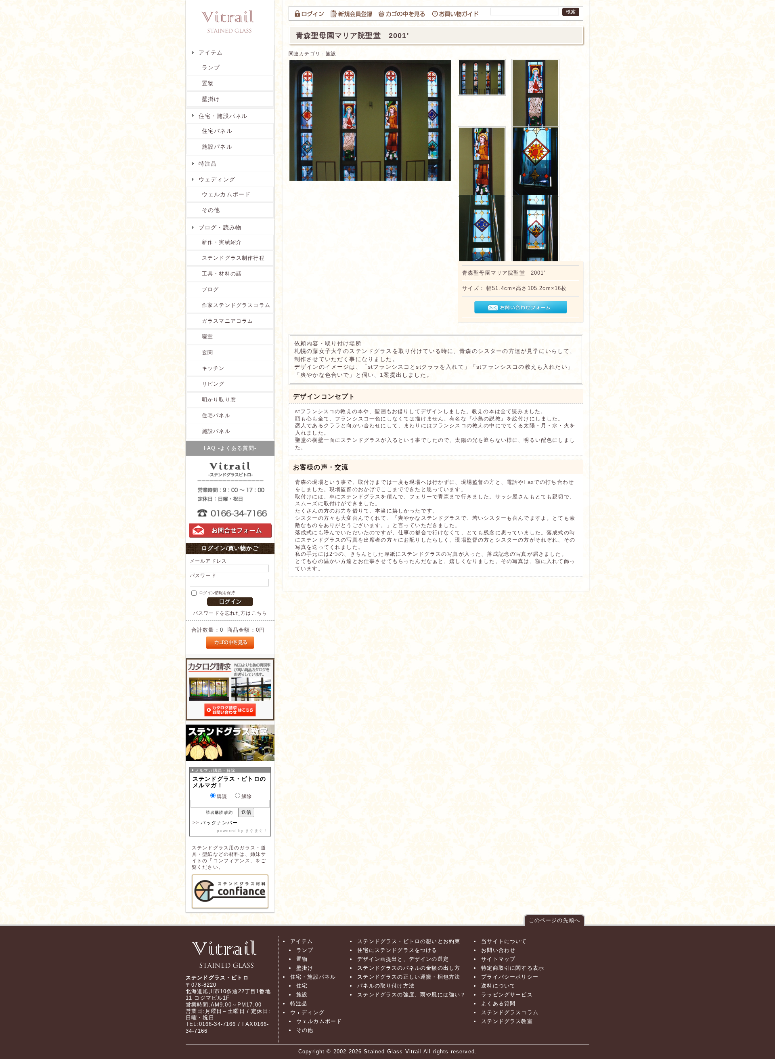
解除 (246, 796)
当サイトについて (504, 941)
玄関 (207, 352)
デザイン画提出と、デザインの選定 (403, 959)
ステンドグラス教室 (230, 743)
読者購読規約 (219, 812)
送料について (498, 986)
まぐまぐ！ (256, 830)
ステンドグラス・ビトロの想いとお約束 (408, 941)
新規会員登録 (351, 13)
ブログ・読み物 (220, 227)
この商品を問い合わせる (521, 307)
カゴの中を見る (402, 13)
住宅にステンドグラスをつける (397, 950)
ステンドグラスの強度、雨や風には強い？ (411, 995)
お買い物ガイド (456, 13)
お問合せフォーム (230, 538)
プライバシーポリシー (509, 977)
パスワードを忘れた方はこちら (230, 613)
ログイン (309, 13)
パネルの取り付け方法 (386, 986)
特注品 (208, 163)
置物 (208, 83)
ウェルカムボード (226, 194)
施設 (331, 53)
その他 (211, 210)
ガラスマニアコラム (227, 321)
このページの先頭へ (554, 920)
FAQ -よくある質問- (230, 448)
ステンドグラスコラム (509, 1012)
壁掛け (211, 99)
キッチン (213, 368)
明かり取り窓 (219, 400)
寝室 (207, 337)
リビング (213, 384)
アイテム (211, 52)
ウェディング (217, 179)
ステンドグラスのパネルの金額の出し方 (408, 968)
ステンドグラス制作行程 (233, 258)
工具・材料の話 (222, 274)
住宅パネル (217, 131)
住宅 (302, 986)
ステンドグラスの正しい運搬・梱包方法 (408, 977)
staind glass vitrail (230, 26)
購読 (222, 796)
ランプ (211, 67)
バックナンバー (219, 823)
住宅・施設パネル (223, 116)
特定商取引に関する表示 (512, 968)
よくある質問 (498, 1003)
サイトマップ (498, 959)
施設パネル (217, 146)
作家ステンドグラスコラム (236, 305)
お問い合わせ (498, 950)
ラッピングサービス (506, 995)
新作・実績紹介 (222, 242)
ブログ (210, 289)
